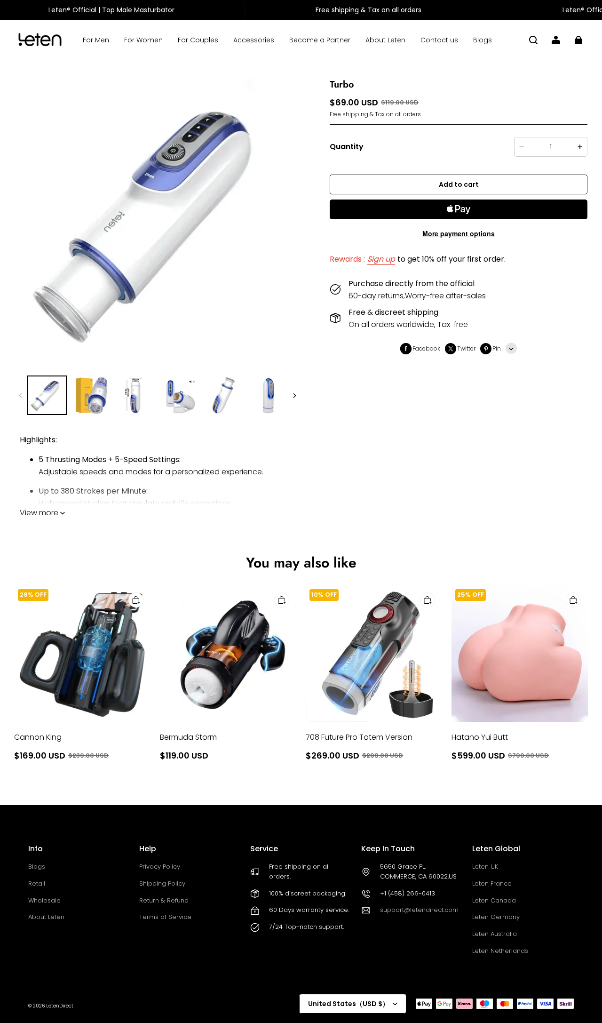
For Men (96, 40)
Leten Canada (494, 900)
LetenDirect (59, 1005)
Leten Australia (494, 933)
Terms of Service (165, 916)
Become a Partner (319, 40)
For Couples (198, 40)
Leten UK (485, 866)
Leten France (492, 883)
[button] (533, 40)
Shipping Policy (162, 883)
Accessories (253, 40)
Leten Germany (496, 916)
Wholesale (44, 900)
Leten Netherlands (500, 950)
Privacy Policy (159, 866)
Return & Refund (164, 900)
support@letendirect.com (419, 909)
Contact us (439, 40)
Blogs (482, 40)
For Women (143, 40)
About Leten (385, 40)
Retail (36, 883)
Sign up (381, 259)
